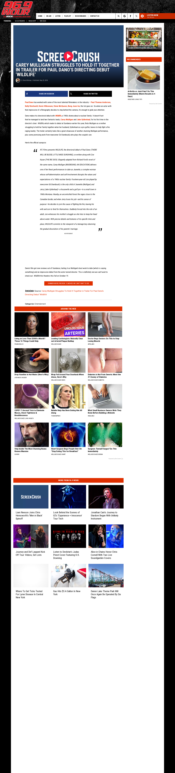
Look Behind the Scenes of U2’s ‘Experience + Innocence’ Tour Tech (67, 515)
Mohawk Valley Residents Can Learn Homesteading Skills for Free (142, 47)
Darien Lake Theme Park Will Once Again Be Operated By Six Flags (106, 594)
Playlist (67, 16)
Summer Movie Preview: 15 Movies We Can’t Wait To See (68, 283)
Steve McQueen (60, 106)
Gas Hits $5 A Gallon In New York (66, 593)
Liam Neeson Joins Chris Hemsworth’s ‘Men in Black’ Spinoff (29, 515)
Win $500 (43, 21)
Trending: (7, 21)
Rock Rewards (80, 16)
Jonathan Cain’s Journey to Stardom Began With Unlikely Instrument (104, 515)
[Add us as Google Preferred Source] (124, 16)
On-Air (48, 16)
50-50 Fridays (20, 21)
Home (40, 16)
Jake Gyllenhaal (83, 119)
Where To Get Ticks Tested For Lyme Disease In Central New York (29, 594)
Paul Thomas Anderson (100, 102)
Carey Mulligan (67, 119)
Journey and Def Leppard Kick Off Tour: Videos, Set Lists (30, 553)
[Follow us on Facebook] (130, 16)
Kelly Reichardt (31, 106)
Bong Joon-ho (74, 106)
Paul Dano (29, 102)
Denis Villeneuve (46, 106)
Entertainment (40, 304)
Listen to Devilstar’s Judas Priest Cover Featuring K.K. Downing (66, 554)
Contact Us (94, 16)
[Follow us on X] (136, 16)
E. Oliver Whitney (26, 80)
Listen (57, 16)
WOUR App (32, 21)
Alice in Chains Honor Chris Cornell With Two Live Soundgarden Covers (104, 554)
